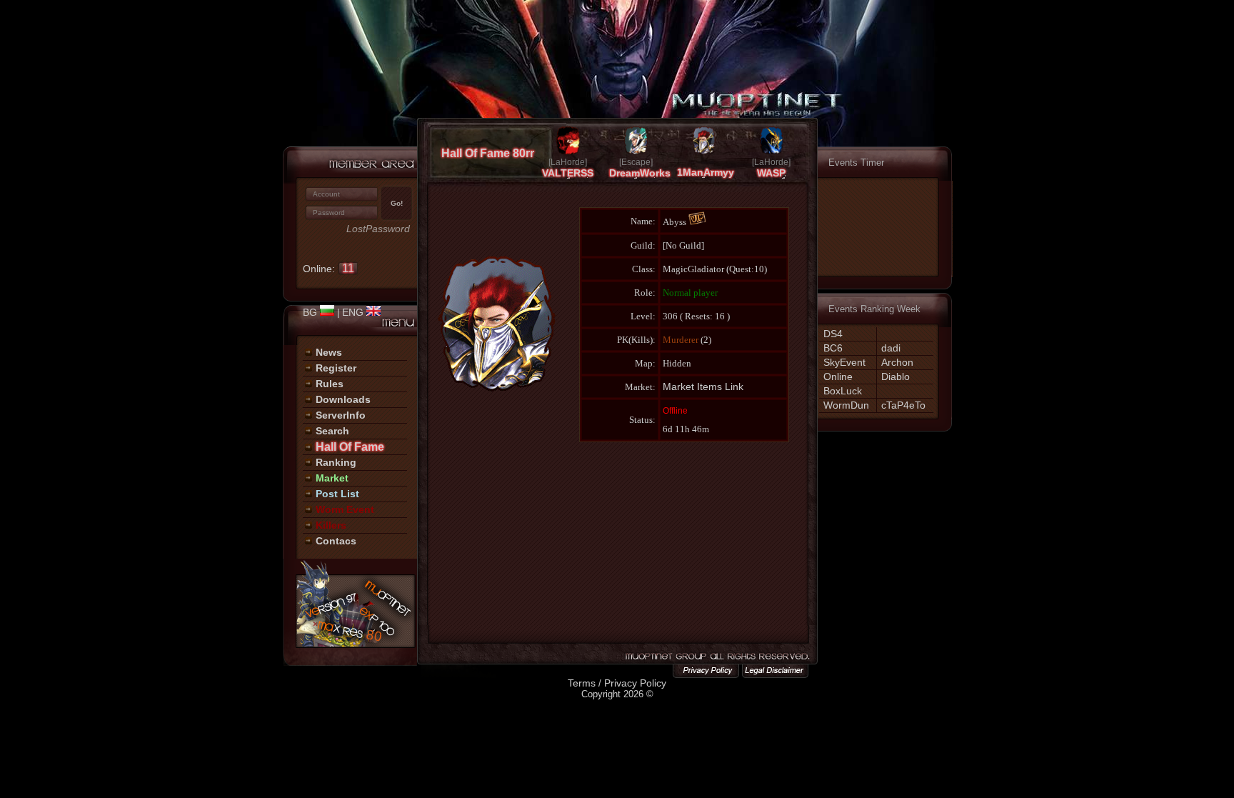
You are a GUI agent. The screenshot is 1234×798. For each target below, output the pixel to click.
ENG (354, 312)
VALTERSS (567, 173)
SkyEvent (844, 362)
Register (336, 368)
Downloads (343, 399)
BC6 (833, 348)
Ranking (336, 462)
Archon (897, 362)
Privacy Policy (635, 683)
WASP (771, 173)
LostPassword (378, 229)
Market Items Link (703, 386)
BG (311, 312)
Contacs (336, 541)
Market (332, 478)
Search (332, 431)
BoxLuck (842, 390)
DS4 (833, 333)
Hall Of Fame (350, 447)
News (329, 352)
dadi (891, 348)
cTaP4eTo (903, 405)
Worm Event (345, 509)
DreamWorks (640, 173)
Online (838, 376)
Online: (328, 268)
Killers (331, 525)
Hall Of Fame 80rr (487, 153)
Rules (329, 383)
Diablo (895, 376)
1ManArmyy (705, 172)
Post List (337, 493)
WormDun (846, 405)
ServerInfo (341, 415)
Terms (582, 683)
